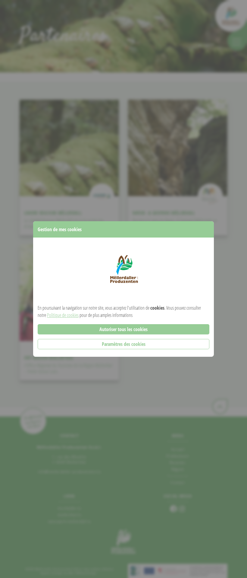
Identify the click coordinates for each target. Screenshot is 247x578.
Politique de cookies (63, 315)
